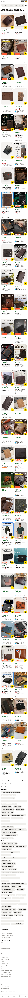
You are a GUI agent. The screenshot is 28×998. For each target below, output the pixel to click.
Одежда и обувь (4, 957)
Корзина (19, 996)
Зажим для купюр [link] (7, 543)
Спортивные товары (5, 972)
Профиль (25, 996)
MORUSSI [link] (17, 491)
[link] (11, 792)
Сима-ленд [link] (17, 389)
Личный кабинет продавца (7, 931)
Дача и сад (3, 966)
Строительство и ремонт (6, 976)
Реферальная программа (6, 942)
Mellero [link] (4, 517)
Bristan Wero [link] (18, 542)
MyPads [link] (3, 32)
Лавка (8, 996)
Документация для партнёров (7, 935)
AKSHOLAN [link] (4, 542)
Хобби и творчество (5, 965)
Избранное (14, 996)
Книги (2, 968)
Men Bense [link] (4, 187)
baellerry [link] (4, 162)
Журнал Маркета (5, 988)
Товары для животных (6, 974)
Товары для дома (5, 959)
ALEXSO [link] (3, 616)
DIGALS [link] (16, 592)
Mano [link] (3, 211)
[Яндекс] (11, 993)
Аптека (2, 961)
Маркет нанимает (5, 986)
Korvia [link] (16, 211)
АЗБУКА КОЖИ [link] (5, 567)
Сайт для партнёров (5, 937)
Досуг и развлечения (5, 948)
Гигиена (3, 953)
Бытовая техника (5, 952)
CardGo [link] (17, 162)
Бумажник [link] (17, 83)
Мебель (2, 950)
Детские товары (4, 978)
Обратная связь (4, 984)
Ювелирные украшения (6, 979)
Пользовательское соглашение (7, 983)
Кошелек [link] (5, 32)
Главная (3, 996)
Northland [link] (17, 567)
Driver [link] (16, 517)
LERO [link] (16, 616)
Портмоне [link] (17, 288)
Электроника (4, 955)
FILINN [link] (3, 390)
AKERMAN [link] (4, 83)
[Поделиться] (26, 5)
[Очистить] (22, 5)
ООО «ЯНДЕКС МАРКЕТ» (10, 991)
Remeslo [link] (4, 134)
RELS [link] (16, 465)
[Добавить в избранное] (12, 14)
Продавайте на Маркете (6, 933)
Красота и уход (4, 963)
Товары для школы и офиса (7, 970)
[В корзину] (12, 27)
